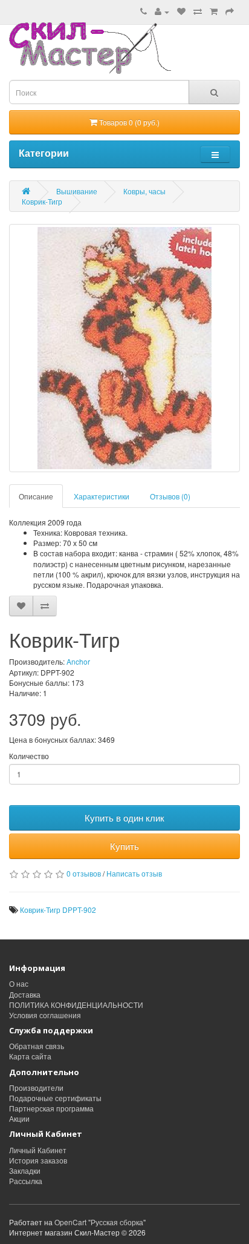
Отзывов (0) (170, 496)
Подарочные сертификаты (55, 1098)
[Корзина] (214, 11)
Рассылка (25, 1181)
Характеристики (101, 496)
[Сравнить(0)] (197, 11)
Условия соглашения (45, 1015)
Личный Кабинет (37, 1150)
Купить (124, 846)
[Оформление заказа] (229, 11)
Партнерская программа (51, 1108)
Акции (19, 1118)
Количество (29, 756)
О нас (18, 983)
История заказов (38, 1160)
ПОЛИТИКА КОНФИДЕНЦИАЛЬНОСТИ (76, 1004)
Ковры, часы (144, 191)
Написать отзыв (134, 873)
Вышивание (76, 191)
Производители (36, 1087)
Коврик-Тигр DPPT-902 (58, 909)
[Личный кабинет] (162, 11)
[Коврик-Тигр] (124, 348)
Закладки (24, 1170)
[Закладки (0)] (181, 11)
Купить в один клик (124, 817)
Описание (36, 496)
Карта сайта (30, 1056)
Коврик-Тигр (42, 201)
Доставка (24, 994)
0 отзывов (83, 873)
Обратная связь (36, 1046)
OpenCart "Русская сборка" (100, 1222)
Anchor (78, 661)
